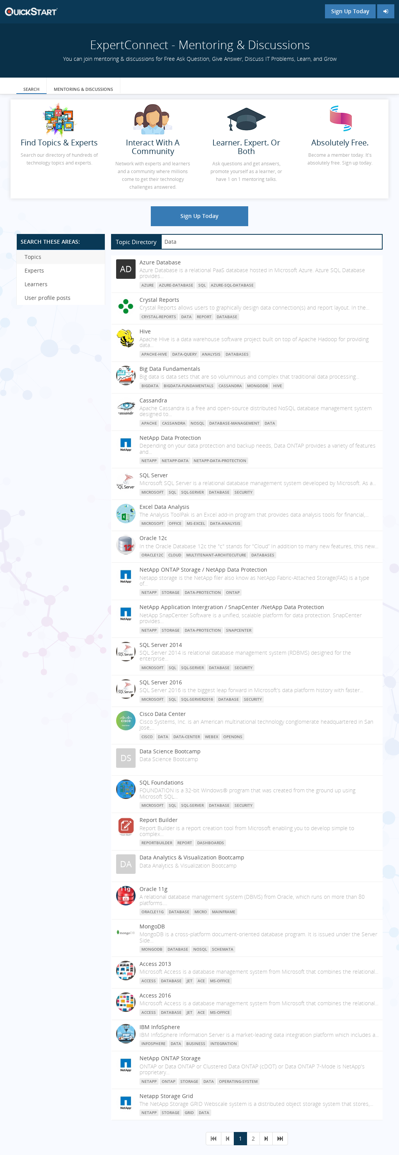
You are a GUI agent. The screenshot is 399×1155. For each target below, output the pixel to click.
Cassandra (230, 385)
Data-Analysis (225, 523)
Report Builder (158, 820)
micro (200, 911)
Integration (223, 1043)
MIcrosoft (152, 492)
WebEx (211, 736)
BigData (150, 385)
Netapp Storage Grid (166, 1096)
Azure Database (160, 262)
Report (184, 842)
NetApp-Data (175, 460)
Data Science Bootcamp (170, 751)
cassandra (173, 423)
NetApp (149, 460)
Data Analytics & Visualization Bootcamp (191, 857)
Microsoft (152, 523)
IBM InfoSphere (159, 1027)
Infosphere (153, 1043)
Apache (149, 423)
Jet (189, 980)
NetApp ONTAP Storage (170, 1058)
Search (31, 89)
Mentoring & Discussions (83, 89)
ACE (201, 980)
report (204, 316)
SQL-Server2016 (197, 699)
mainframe (223, 911)
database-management (234, 423)
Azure (147, 285)
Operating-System (238, 1081)
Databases (237, 354)
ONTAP (233, 592)
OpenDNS (232, 736)
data (186, 316)
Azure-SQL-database (232, 285)
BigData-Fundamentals (189, 385)
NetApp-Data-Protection (220, 460)
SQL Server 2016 (160, 682)
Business (195, 1043)
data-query (184, 354)
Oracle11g (152, 911)
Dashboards (210, 842)
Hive (145, 331)
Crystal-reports (158, 316)
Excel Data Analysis (164, 506)
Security (243, 492)
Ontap (168, 1081)
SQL (202, 285)
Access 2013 (155, 963)
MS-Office (220, 980)
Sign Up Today (350, 11)
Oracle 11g (153, 889)
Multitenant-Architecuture (216, 555)
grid (189, 1112)
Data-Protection (203, 592)
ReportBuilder (156, 842)
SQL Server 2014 (160, 644)
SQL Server (153, 475)
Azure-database (176, 285)
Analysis (211, 354)
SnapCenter (238, 630)
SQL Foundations (161, 782)
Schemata (222, 949)
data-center (186, 736)
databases (262, 555)
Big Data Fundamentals (169, 368)
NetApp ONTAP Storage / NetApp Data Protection (203, 569)
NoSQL (197, 423)
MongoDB (257, 385)
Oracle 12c (153, 538)
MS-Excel (196, 523)
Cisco (147, 736)
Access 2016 (155, 995)
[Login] (385, 11)
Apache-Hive (154, 354)
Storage (189, 1081)
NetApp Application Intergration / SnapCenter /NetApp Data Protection (231, 607)
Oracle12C (152, 555)
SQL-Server (192, 492)
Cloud (174, 555)
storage (171, 592)
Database (219, 492)
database (227, 316)
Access (148, 980)
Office (175, 523)
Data (176, 1043)
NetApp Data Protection (170, 437)
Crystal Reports (159, 299)
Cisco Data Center (162, 713)
